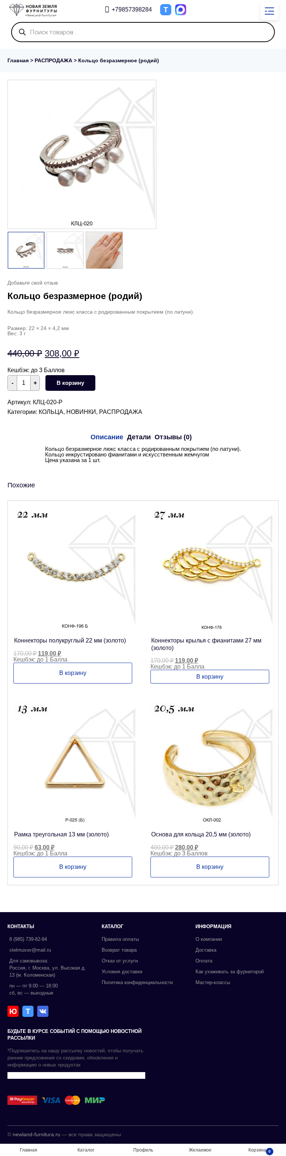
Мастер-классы (213, 982)
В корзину (70, 383)
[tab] (106, 437)
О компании (209, 939)
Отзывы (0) (173, 437)
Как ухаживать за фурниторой (230, 971)
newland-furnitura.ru (36, 1134)
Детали (139, 437)
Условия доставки (122, 971)
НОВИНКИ (81, 412)
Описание (106, 437)
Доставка (206, 950)
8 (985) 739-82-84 (28, 939)
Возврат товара (119, 950)
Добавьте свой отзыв (32, 283)
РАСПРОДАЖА (53, 60)
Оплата (204, 961)
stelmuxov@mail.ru (30, 950)
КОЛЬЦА (51, 412)
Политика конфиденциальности (137, 982)
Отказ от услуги (120, 961)
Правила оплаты (120, 939)
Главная (18, 60)
